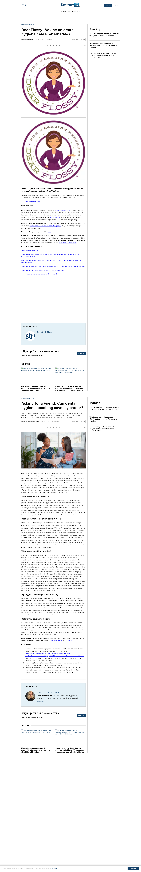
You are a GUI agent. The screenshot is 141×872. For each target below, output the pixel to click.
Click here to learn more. (67, 243)
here (49, 232)
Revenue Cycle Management (93, 16)
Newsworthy (43, 16)
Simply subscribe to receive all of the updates (45, 226)
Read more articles (56, 641)
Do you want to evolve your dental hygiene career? (39, 274)
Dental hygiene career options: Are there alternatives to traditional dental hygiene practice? (53, 266)
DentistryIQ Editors (27, 39)
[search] (25, 5)
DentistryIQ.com (55, 217)
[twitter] (53, 45)
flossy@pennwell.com (30, 201)
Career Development (27, 24)
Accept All (133, 868)
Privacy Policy (53, 868)
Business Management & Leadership (69, 16)
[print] (85, 45)
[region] (70, 868)
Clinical (53, 16)
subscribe (69, 641)
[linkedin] (50, 45)
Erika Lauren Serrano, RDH (30, 421)
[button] (22, 5)
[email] (59, 45)
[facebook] (47, 45)
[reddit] (56, 45)
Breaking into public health (30, 250)
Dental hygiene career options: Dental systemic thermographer (43, 270)
